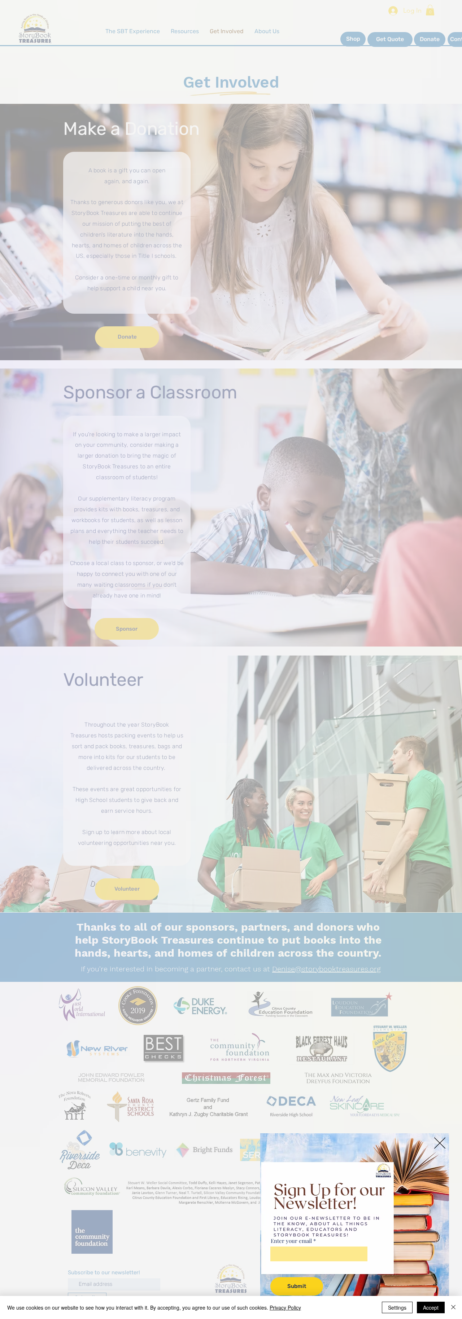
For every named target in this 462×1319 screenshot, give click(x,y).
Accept (431, 1307)
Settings (397, 1307)
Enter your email (291, 1241)
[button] (439, 1143)
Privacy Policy (285, 1307)
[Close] (453, 1307)
